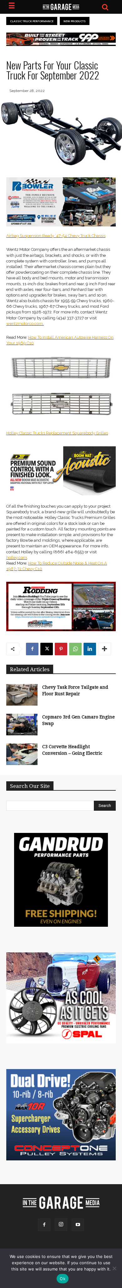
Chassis (98, 235)
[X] (46, 649)
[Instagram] (61, 1224)
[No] (114, 1268)
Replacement (58, 433)
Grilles (101, 433)
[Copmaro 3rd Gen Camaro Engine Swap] (22, 724)
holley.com (16, 557)
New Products (75, 21)
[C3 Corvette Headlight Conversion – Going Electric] (22, 754)
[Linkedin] (90, 649)
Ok (62, 1278)
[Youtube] (78, 1225)
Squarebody (83, 433)
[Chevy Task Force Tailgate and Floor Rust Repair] (22, 695)
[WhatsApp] (75, 649)
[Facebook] (32, 649)
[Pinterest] (61, 649)
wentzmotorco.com (24, 323)
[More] (104, 649)
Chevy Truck (79, 235)
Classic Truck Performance (31, 21)
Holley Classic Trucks (25, 433)
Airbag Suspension (23, 235)
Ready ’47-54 (54, 235)
